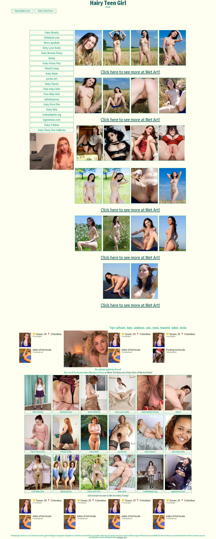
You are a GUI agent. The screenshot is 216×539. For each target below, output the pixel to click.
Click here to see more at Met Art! (130, 72)
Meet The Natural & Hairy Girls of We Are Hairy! (129, 372)
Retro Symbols (52, 42)
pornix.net (51, 78)
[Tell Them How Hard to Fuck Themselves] (144, 143)
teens (156, 327)
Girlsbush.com (51, 37)
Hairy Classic (52, 83)
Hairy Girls (51, 109)
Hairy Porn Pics (51, 104)
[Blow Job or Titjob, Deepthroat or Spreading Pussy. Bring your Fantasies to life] (172, 143)
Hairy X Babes (51, 124)
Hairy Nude (52, 73)
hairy (129, 327)
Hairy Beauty (52, 32)
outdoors (139, 327)
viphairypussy (51, 99)
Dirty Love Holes (52, 47)
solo (148, 327)
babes (175, 327)
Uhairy (51, 58)
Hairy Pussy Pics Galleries (52, 130)
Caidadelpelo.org (51, 114)
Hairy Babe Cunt (22, 11)
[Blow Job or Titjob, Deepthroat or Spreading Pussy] (117, 143)
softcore (120, 327)
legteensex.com (51, 119)
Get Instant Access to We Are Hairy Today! (108, 495)
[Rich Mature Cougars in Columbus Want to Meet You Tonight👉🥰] (90, 143)
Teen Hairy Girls (51, 89)
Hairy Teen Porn (45, 11)
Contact (120, 537)
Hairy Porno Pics (52, 63)
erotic (183, 327)
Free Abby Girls (52, 94)
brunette (165, 327)
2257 (125, 537)
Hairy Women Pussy (51, 53)
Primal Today (52, 68)
